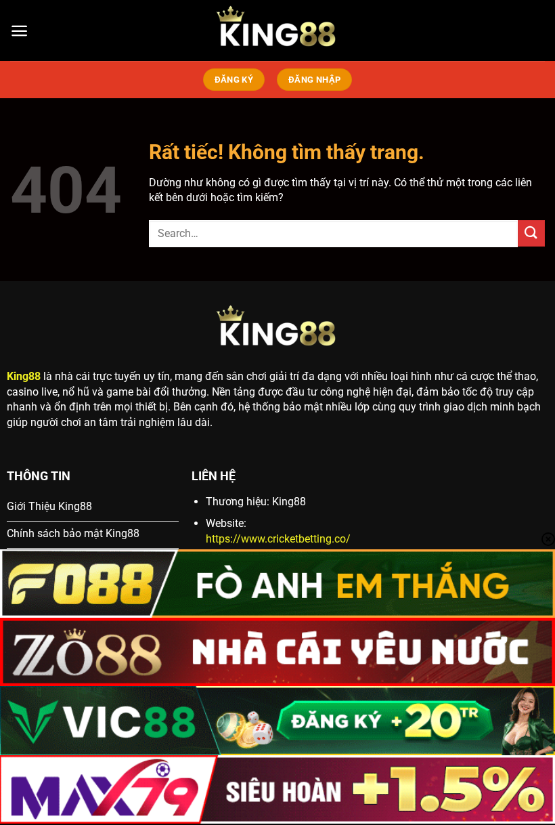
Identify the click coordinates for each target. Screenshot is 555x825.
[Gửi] (531, 233)
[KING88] (277, 30)
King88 (24, 376)
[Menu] (19, 31)
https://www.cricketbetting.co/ (278, 538)
